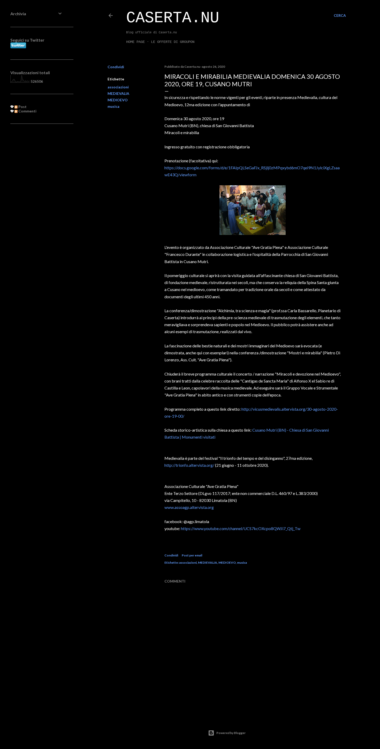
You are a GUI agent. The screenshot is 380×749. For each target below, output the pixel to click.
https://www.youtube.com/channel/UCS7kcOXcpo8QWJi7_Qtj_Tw (240, 528)
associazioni (118, 87)
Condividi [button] (116, 67)
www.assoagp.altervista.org (189, 507)
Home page (135, 42)
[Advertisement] (36, 211)
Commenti (27, 111)
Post (22, 106)
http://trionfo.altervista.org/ (189, 465)
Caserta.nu (172, 18)
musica (113, 106)
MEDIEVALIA (118, 93)
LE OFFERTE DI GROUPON (172, 42)
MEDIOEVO (118, 100)
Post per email (192, 555)
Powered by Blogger (231, 733)
